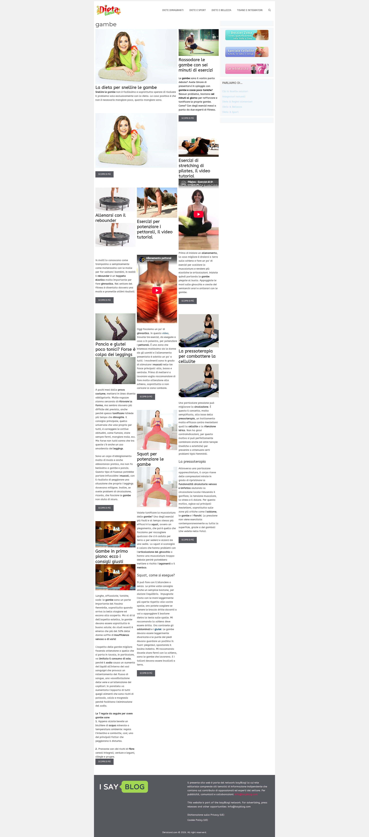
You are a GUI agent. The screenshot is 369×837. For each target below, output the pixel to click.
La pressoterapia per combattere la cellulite (197, 356)
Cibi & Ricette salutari (235, 91)
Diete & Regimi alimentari (237, 101)
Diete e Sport (197, 10)
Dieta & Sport (230, 112)
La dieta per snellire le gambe (126, 87)
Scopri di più (104, 174)
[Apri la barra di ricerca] (270, 10)
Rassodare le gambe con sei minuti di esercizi (196, 65)
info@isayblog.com (246, 794)
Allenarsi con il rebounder (110, 218)
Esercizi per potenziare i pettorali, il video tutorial (155, 229)
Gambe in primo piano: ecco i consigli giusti (111, 556)
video (165, 333)
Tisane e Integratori (250, 10)
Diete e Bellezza (221, 10)
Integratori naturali (233, 96)
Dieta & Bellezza (232, 106)
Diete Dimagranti (173, 10)
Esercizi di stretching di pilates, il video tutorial (194, 168)
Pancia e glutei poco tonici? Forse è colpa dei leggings (115, 349)
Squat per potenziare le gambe (150, 459)
